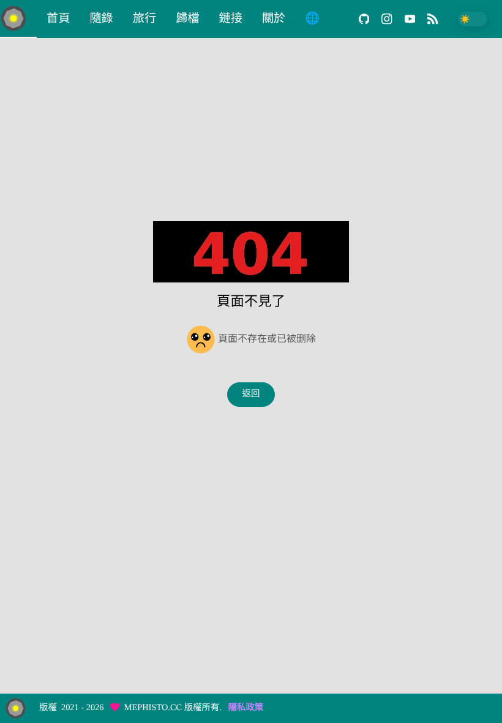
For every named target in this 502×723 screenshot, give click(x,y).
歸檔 (187, 18)
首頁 (58, 18)
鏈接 (230, 18)
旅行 (144, 18)
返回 (251, 394)
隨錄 (101, 18)
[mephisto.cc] (18, 19)
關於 (273, 18)
